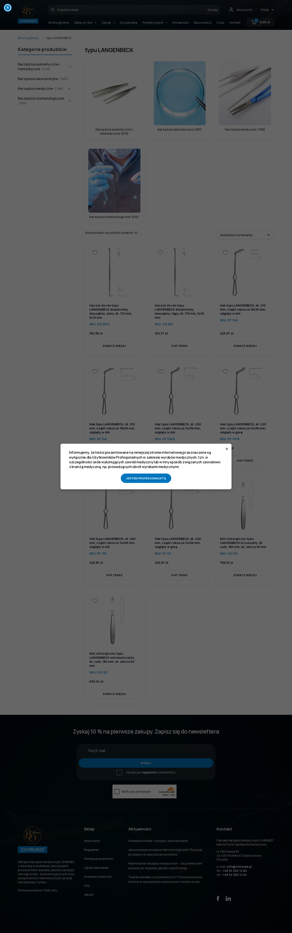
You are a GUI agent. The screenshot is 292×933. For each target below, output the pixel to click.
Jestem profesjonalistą (146, 478)
